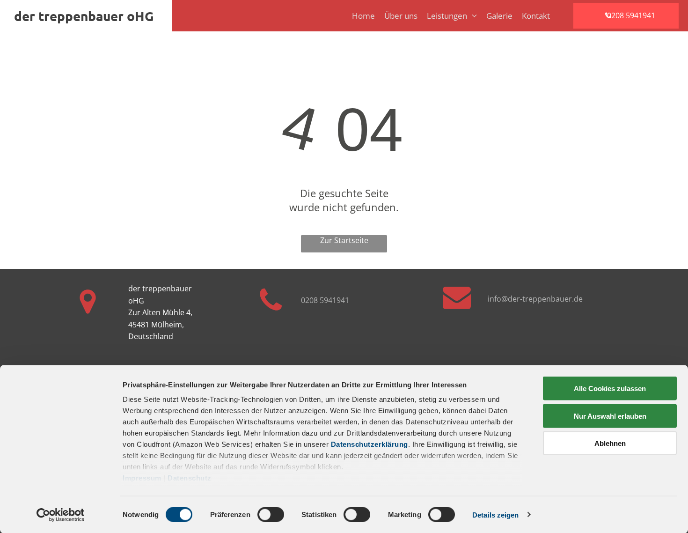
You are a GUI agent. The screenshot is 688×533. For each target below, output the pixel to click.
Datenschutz (190, 478)
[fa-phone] (271, 315)
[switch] (270, 514)
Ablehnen (610, 443)
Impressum (142, 478)
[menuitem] (359, 15)
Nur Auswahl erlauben (610, 416)
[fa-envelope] (457, 308)
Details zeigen (495, 514)
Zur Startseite (344, 240)
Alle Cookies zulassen (610, 388)
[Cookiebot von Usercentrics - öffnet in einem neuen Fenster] (61, 515)
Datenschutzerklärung (369, 444)
